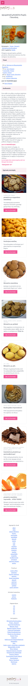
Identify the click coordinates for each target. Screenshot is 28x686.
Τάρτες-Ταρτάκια (14, 660)
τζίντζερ (6, 322)
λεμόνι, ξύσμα (7, 72)
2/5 (14, 608)
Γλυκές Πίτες (14, 636)
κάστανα (14, 584)
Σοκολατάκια (14, 658)
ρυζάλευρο (9, 76)
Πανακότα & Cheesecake (14, 652)
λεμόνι (14, 533)
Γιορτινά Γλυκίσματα (14, 630)
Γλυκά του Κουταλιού (14, 634)
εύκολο (14, 595)
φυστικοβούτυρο (13, 448)
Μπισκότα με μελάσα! (11, 324)
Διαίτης (14, 664)
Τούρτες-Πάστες (14, 654)
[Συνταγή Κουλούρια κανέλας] (14, 227)
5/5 (14, 613)
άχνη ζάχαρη (10, 69)
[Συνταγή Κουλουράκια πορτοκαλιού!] (14, 394)
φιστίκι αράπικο (8, 450)
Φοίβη (13, 50)
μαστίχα (14, 582)
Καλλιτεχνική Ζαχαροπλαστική (14, 639)
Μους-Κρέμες (14, 649)
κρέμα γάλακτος (14, 532)
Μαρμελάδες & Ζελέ (14, 647)
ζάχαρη (13, 195)
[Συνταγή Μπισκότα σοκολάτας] (14, 269)
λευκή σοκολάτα (14, 578)
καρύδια (14, 546)
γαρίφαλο (19, 320)
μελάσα (10, 320)
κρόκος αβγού (7, 405)
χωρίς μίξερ (14, 571)
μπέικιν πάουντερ (11, 78)
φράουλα (14, 548)
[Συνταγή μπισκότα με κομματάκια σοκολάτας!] (14, 183)
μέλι (5, 363)
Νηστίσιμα (14, 662)
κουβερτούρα (7, 195)
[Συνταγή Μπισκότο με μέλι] (14, 352)
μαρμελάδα (14, 554)
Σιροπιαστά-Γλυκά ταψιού (14, 656)
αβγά (5, 281)
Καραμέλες (14, 641)
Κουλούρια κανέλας (10, 241)
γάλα (14, 530)
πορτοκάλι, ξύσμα (8, 71)
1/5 (14, 606)
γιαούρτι (14, 550)
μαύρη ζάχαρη (7, 447)
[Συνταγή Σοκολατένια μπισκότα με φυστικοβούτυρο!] (14, 436)
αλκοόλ (19, 405)
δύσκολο (14, 598)
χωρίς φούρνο (14, 587)
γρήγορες (14, 572)
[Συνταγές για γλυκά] (8, 8)
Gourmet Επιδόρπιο (14, 625)
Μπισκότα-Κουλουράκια (9, 48)
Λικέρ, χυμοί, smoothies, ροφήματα (14, 645)
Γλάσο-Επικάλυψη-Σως (14, 632)
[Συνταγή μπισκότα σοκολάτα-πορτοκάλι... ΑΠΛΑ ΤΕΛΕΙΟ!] (14, 482)
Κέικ (14, 643)
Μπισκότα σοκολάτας (11, 283)
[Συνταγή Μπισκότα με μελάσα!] (14, 309)
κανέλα (14, 320)
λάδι (5, 239)
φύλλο (14, 563)
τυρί (14, 543)
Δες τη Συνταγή (10, 210)
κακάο (14, 541)
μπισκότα (14, 559)
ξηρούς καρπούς (14, 574)
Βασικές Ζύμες (14, 626)
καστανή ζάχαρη (14, 561)
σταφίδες (14, 556)
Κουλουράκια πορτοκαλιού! (13, 408)
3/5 (14, 610)
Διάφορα (14, 638)
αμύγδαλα (19, 495)
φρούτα (14, 576)
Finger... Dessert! (14, 46)
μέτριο (14, 597)
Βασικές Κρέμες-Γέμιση (14, 628)
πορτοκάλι (9, 239)
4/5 (14, 612)
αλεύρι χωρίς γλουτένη (14, 74)
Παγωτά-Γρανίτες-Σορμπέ (14, 651)
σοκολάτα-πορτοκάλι (17, 493)
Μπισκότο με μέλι (9, 366)
